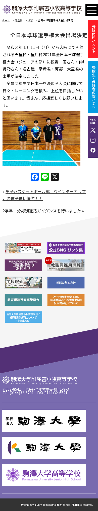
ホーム (6, 20)
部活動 (18, 20)
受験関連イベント (93, 39)
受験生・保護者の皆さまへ (93, 87)
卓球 (30, 20)
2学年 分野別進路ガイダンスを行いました (42, 211)
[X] (55, 177)
